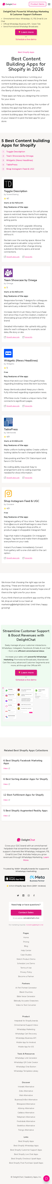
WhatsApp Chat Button (26, 1067)
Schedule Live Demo (26, 963)
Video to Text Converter (26, 1005)
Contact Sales (26, 912)
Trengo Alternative (26, 1130)
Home (26, 937)
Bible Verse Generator (26, 996)
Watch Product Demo (26, 959)
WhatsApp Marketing (26, 1029)
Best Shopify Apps (26, 52)
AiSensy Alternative (26, 1108)
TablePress (11, 165)
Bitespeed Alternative (26, 1104)
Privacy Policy (26, 972)
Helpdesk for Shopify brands (26, 1021)
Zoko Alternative (26, 1091)
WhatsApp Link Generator (26, 1058)
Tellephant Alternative (26, 1117)
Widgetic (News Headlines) (19, 160)
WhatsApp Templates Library (26, 1071)
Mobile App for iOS (26, 1047)
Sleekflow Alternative (26, 1126)
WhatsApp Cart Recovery (26, 1034)
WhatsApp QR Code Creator (26, 1062)
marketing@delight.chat (34, 925)
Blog (26, 946)
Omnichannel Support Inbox (26, 1025)
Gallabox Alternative (26, 1113)
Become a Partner (26, 976)
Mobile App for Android (26, 1042)
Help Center (26, 950)
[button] (49, 4)
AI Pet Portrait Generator (26, 988)
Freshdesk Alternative (26, 1121)
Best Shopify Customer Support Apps (26, 1150)
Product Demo (38, 4)
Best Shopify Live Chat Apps (26, 1154)
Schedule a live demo (26, 39)
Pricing (26, 942)
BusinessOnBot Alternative (26, 1100)
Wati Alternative (26, 1095)
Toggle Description (15, 152)
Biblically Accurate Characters (26, 1001)
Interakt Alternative (26, 1087)
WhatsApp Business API (26, 1038)
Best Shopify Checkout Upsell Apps (26, 1159)
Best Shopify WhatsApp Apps (26, 1146)
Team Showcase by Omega (19, 156)
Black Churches (26, 992)
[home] (8, 4)
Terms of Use (26, 968)
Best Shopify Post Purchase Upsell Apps (26, 1163)
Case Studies (26, 955)
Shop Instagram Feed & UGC (20, 169)
